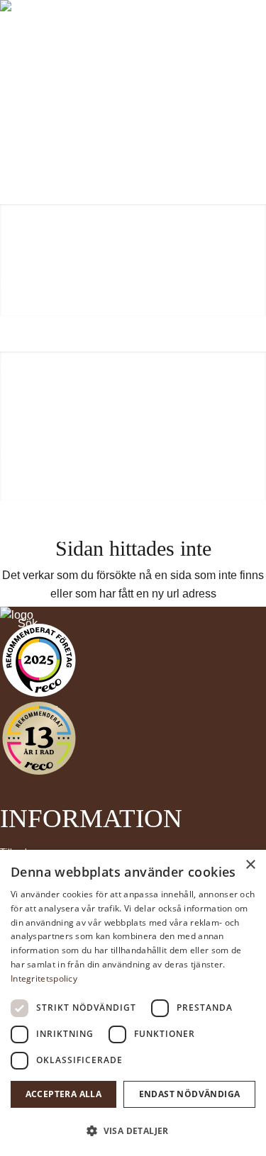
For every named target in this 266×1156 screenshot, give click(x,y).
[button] (133, 1131)
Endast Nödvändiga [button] (189, 1094)
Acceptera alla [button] (64, 1094)
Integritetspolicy (44, 978)
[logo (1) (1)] (133, 35)
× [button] (250, 865)
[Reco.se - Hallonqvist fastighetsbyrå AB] (39, 660)
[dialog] (133, 1003)
